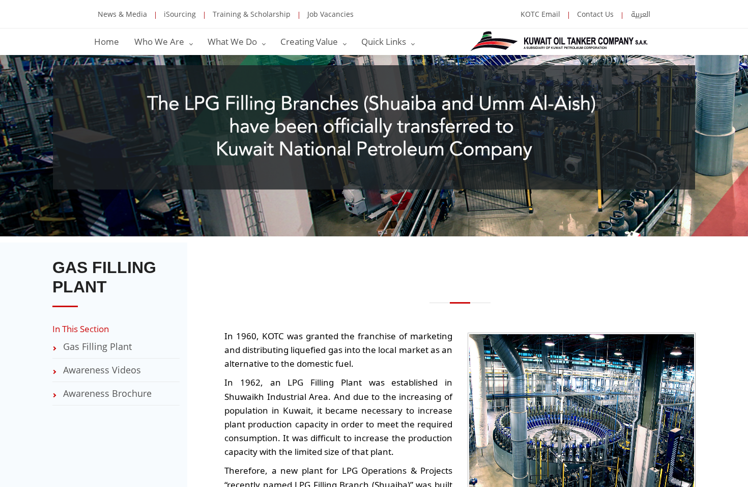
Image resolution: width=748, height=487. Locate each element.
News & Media (122, 14)
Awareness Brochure (106, 393)
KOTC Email (540, 14)
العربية (639, 15)
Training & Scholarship (251, 15)
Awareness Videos (101, 370)
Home (106, 41)
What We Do (233, 41)
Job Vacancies (329, 15)
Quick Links (384, 41)
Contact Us (594, 15)
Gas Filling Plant (96, 346)
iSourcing (179, 15)
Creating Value (310, 41)
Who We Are (160, 41)
